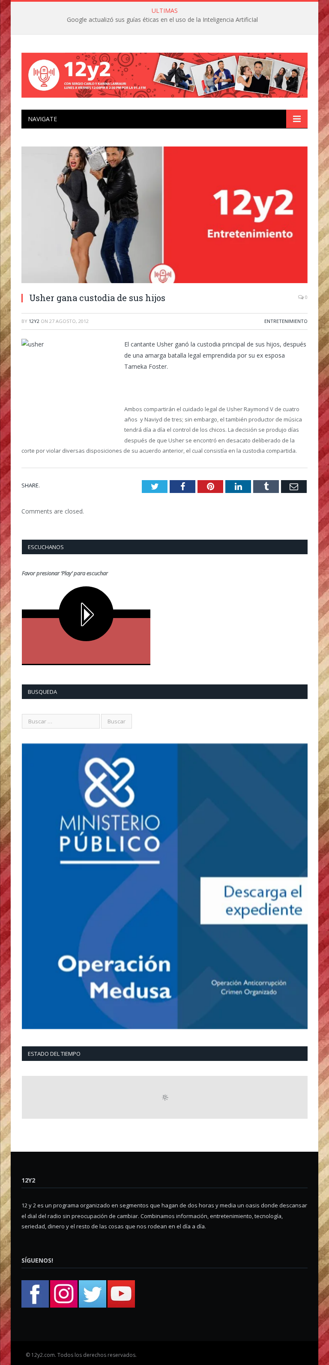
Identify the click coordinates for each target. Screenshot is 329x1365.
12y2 (34, 321)
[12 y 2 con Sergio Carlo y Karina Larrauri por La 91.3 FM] (164, 73)
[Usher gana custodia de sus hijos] (164, 216)
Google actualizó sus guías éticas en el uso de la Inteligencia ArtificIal (162, 20)
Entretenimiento (286, 321)
